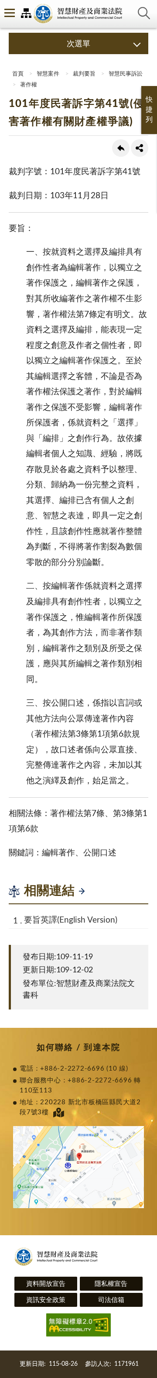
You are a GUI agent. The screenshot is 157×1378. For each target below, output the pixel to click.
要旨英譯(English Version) (70, 920)
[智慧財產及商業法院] (78, 14)
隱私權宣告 (111, 1284)
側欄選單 (8, 13)
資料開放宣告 (45, 1284)
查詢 (144, 13)
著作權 (28, 85)
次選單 (78, 44)
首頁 (17, 74)
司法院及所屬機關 (26, 13)
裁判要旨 (84, 74)
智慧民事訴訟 (126, 74)
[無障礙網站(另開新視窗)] (78, 1326)
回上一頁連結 (121, 148)
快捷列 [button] (149, 109)
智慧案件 (48, 74)
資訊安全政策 (45, 1300)
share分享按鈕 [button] (139, 148)
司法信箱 (111, 1300)
